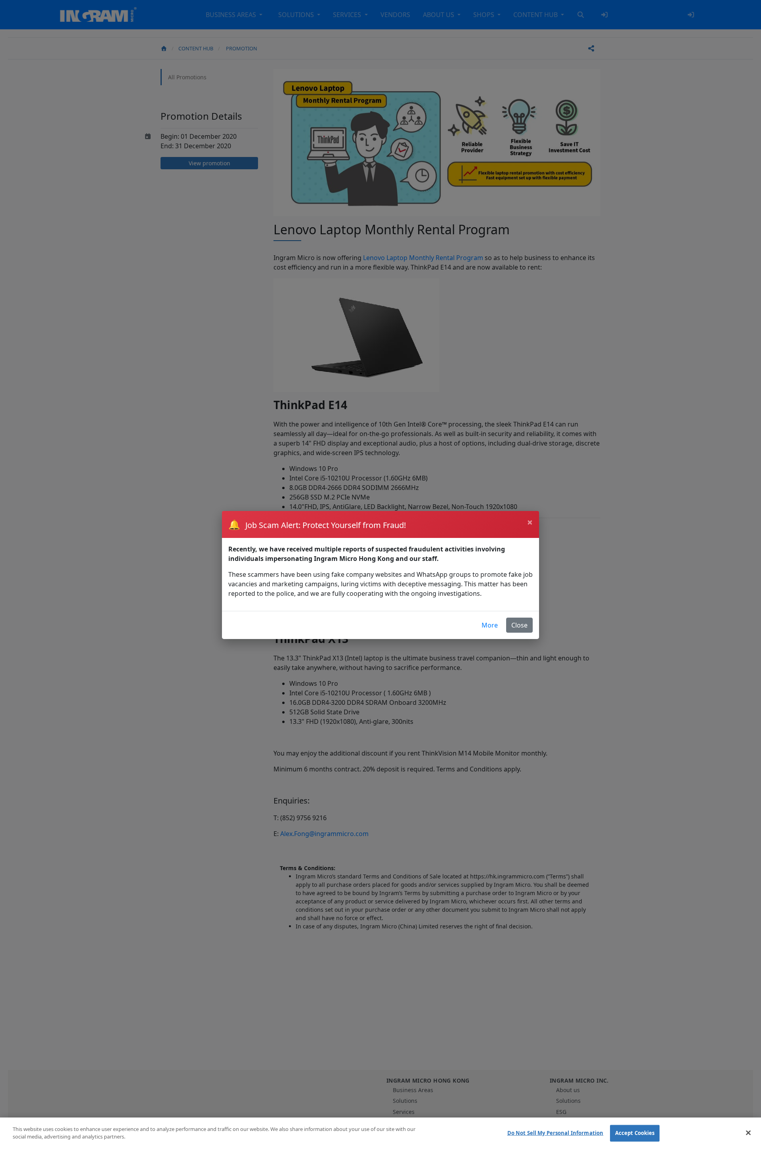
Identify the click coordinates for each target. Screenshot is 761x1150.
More (490, 625)
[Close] (748, 1132)
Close (519, 625)
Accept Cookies (635, 1133)
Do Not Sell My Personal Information (555, 1133)
